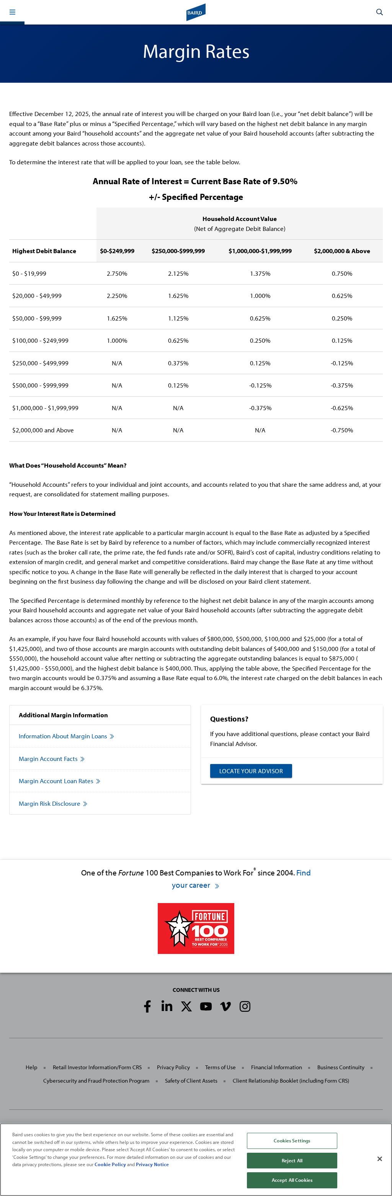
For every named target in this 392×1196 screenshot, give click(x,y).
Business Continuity (340, 1067)
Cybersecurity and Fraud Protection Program (96, 1080)
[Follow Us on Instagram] (245, 1006)
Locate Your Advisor (251, 771)
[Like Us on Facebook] (147, 1006)
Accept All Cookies (292, 1180)
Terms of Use (220, 1067)
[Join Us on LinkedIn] (167, 1006)
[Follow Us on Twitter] (186, 1006)
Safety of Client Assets (191, 1080)
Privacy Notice (152, 1164)
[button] (12, 12)
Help (32, 1067)
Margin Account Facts (48, 758)
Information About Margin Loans (63, 736)
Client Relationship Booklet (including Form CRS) (291, 1080)
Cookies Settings (292, 1140)
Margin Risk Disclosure (49, 803)
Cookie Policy (110, 1164)
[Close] (379, 1158)
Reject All (292, 1160)
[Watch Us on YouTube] (206, 1006)
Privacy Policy (173, 1067)
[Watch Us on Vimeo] (225, 1006)
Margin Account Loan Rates (56, 781)
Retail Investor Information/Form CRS (97, 1067)
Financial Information (276, 1067)
